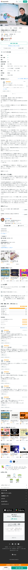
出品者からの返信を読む (5, 342)
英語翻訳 (20, 27)
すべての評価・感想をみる (23, 78)
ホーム (2, 27)
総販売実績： (7, 39)
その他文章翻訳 (17, 68)
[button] (14, 287)
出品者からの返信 (6, 91)
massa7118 (7, 218)
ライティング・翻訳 (8, 27)
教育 (14, 70)
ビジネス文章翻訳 (10, 68)
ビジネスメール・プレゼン (18, 66)
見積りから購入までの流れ (15, 45)
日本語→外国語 (10, 75)
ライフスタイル (10, 70)
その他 (25, 66)
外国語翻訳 (15, 27)
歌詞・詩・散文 (10, 66)
